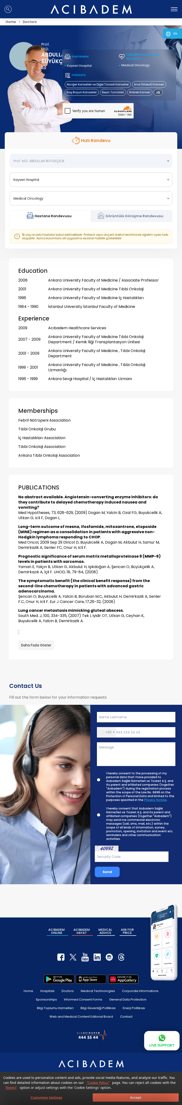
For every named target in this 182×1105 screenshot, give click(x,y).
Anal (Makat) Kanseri (149, 84)
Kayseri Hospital (79, 65)
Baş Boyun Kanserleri (82, 92)
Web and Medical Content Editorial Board (81, 1016)
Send (107, 872)
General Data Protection (127, 999)
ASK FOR (127, 931)
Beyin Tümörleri (113, 92)
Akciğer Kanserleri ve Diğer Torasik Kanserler (98, 84)
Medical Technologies (98, 991)
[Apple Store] (91, 979)
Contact (126, 1016)
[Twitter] (73, 957)
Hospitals (47, 991)
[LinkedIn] (97, 957)
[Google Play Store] (59, 979)
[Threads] (121, 957)
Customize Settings (46, 1097)
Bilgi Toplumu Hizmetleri (55, 1008)
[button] (106, 732)
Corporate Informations (140, 991)
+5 (158, 92)
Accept (135, 1097)
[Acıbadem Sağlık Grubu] (91, 9)
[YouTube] (85, 957)
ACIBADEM (56, 931)
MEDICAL (105, 931)
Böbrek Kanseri (139, 92)
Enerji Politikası (134, 1008)
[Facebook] (60, 957)
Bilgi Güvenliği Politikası (98, 1008)
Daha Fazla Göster (36, 645)
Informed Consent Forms (83, 999)
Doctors (68, 991)
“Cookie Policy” (97, 1082)
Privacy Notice (155, 800)
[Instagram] (109, 957)
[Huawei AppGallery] (123, 979)
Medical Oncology (135, 65)
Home (28, 991)
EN (175, 33)
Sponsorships (46, 999)
